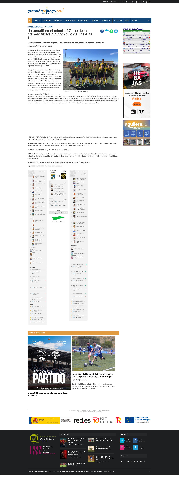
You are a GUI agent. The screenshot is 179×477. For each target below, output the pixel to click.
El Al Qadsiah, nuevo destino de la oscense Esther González (77, 440)
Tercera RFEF (47, 20)
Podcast (134, 20)
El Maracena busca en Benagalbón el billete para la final (105, 458)
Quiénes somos (44, 471)
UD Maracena (78, 369)
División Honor (58, 20)
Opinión (127, 20)
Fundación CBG (106, 20)
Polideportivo (118, 20)
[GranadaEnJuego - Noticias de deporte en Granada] (46, 10)
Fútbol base (95, 20)
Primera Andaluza (70, 20)
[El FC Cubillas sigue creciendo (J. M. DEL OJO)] (90, 69)
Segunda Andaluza (35, 27)
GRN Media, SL (35, 471)
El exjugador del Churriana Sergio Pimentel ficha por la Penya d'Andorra (76, 453)
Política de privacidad (83, 471)
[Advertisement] (117, 10)
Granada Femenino (84, 20)
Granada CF (36, 20)
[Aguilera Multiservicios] (136, 133)
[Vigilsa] (136, 90)
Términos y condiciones (96, 471)
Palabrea (111, 471)
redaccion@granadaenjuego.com (68, 471)
